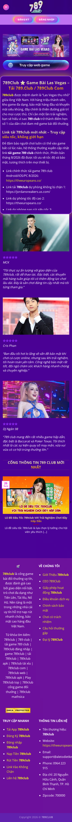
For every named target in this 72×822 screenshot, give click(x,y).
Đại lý (53, 640)
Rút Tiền (18, 760)
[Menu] (6, 7)
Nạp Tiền (19, 754)
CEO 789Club (51, 581)
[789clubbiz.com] (36, 7)
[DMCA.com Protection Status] (18, 710)
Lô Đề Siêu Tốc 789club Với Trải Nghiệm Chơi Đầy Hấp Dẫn (36, 519)
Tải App (18, 729)
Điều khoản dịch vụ (56, 599)
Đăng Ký (18, 736)
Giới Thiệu (56, 575)
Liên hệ (18, 778)
